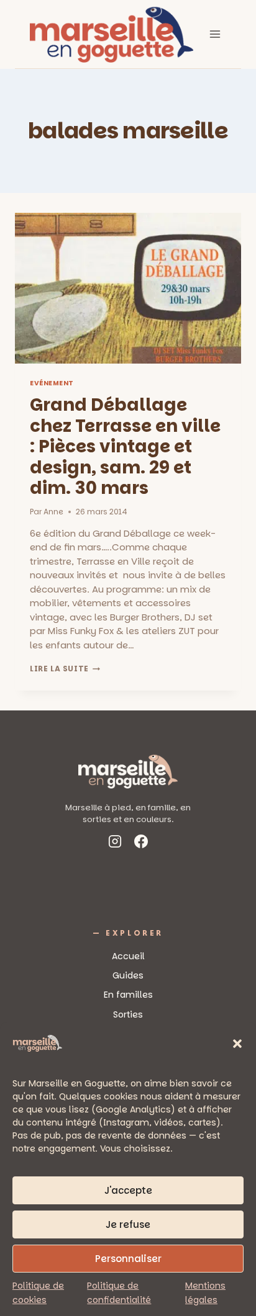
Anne (53, 511)
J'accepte (128, 1190)
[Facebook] (141, 844)
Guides (128, 975)
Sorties (128, 1014)
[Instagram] (115, 844)
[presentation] (128, 288)
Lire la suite (65, 668)
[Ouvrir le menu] (214, 33)
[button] (237, 1043)
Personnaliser (128, 1258)
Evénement (52, 383)
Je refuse (128, 1224)
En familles (128, 994)
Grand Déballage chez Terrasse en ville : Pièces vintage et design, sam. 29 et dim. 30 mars (125, 446)
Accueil (128, 956)
